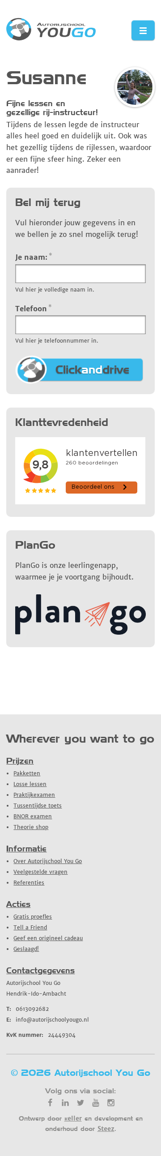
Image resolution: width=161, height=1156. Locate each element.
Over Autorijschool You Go (47, 861)
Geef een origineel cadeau (48, 938)
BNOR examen (32, 816)
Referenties (28, 882)
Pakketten (26, 773)
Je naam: (33, 257)
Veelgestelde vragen (40, 871)
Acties (18, 904)
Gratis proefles (32, 916)
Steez (105, 1129)
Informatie (26, 848)
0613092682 (27, 1009)
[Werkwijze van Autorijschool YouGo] (80, 631)
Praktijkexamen (34, 794)
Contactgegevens (40, 970)
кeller (73, 1118)
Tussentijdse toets (37, 805)
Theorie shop (30, 827)
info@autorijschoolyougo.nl (47, 1019)
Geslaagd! (26, 948)
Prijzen (20, 760)
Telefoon (33, 308)
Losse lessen (30, 784)
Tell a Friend (30, 927)
